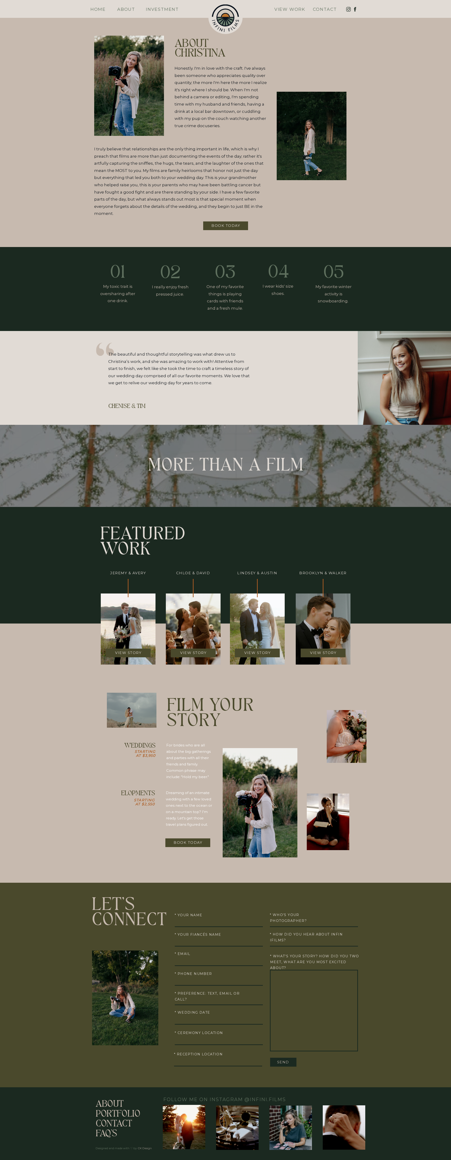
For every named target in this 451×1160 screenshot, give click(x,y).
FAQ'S (106, 1134)
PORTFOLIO (118, 1114)
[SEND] (283, 1059)
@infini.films (265, 1099)
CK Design (145, 1148)
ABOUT (110, 1104)
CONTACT (114, 1124)
